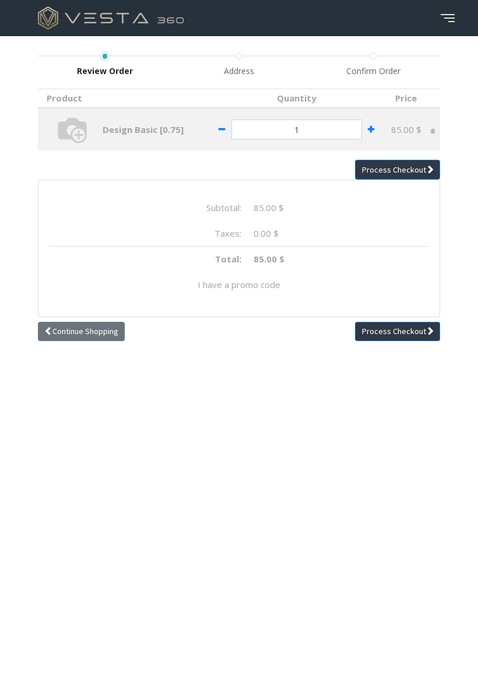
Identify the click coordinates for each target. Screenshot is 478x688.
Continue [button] (84, 331)
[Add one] (371, 129)
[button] (397, 170)
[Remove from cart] (433, 129)
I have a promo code (239, 284)
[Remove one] (222, 129)
